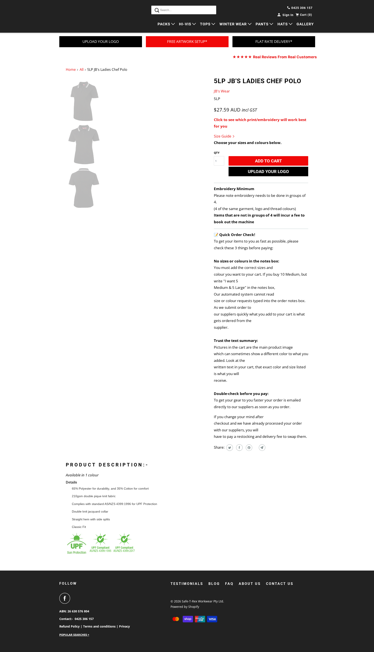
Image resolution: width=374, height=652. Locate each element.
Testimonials (187, 584)
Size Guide (223, 136)
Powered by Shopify (185, 607)
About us (250, 584)
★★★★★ (274, 57)
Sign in (287, 15)
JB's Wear (222, 91)
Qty (216, 153)
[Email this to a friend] (261, 447)
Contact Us (279, 584)
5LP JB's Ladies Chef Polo (257, 81)
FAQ (229, 584)
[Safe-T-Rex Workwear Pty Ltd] (78, 16)
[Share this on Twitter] (229, 447)
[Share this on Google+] (255, 447)
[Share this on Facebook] (239, 447)
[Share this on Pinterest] (248, 447)
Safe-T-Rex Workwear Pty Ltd (202, 601)
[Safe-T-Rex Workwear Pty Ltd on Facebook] (65, 598)
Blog (214, 584)
